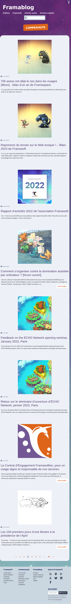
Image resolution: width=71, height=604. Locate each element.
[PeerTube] (61, 575)
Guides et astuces (38, 575)
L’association (7, 573)
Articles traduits (47, 13)
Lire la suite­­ (62, 286)
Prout (5, 582)
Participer (21, 577)
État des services (8, 580)
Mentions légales (38, 577)
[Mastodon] (56, 575)
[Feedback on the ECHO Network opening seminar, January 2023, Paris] (35, 314)
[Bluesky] (56, 579)
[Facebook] (50, 583)
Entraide (35, 573)
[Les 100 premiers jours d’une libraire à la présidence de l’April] (35, 508)
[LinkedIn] (61, 579)
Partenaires (21, 580)
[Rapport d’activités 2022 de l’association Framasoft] (35, 187)
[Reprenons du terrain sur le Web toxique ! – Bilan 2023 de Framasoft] (35, 121)
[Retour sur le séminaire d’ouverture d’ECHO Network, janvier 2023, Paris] (35, 378)
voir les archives (57, 599)
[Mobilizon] (50, 579)
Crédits (35, 580)
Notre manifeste (8, 575)
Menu (7, 13)
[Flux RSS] (50, 575)
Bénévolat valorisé (23, 578)
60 (49, 557)
